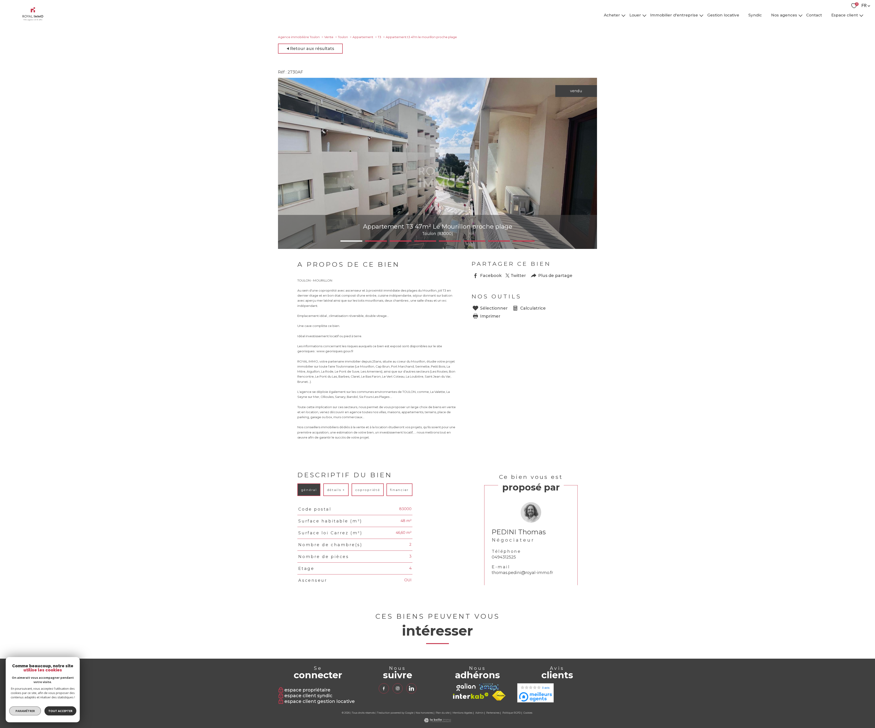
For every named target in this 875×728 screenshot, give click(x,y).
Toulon (343, 37)
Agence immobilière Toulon (299, 37)
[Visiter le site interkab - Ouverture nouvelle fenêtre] (471, 696)
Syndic (755, 15)
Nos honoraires (424, 712)
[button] (351, 241)
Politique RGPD (511, 712)
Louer (635, 15)
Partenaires (492, 712)
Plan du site (443, 712)
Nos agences (784, 15)
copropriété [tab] (367, 489)
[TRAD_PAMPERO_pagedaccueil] (33, 20)
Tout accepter (60, 711)
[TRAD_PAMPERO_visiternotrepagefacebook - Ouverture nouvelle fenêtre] (384, 688)
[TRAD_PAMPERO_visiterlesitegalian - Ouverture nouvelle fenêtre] (466, 687)
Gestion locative (723, 15)
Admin (479, 712)
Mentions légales (462, 712)
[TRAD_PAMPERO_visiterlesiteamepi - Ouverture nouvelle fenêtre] (488, 687)
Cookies (527, 713)
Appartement (363, 37)
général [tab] (309, 489)
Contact (814, 15)
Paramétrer (25, 711)
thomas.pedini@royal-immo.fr (522, 572)
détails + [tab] (336, 489)
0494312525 (504, 557)
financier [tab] (399, 489)
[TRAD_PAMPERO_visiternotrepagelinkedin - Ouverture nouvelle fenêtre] (411, 688)
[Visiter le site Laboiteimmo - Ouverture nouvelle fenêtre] (437, 721)
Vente (328, 37)
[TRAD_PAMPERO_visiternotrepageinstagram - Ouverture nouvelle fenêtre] (398, 688)
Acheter (612, 15)
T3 (379, 37)
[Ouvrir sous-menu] (623, 15)
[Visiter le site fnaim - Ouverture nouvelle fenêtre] (499, 696)
